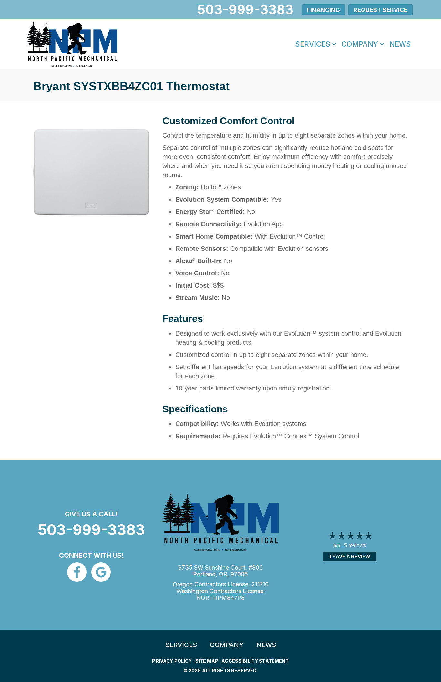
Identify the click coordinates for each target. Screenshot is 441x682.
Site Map (206, 661)
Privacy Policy (172, 661)
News (400, 44)
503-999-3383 (91, 529)
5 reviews (355, 545)
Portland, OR (210, 574)
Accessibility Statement (255, 661)
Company (360, 44)
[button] (334, 44)
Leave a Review (350, 556)
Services (312, 44)
